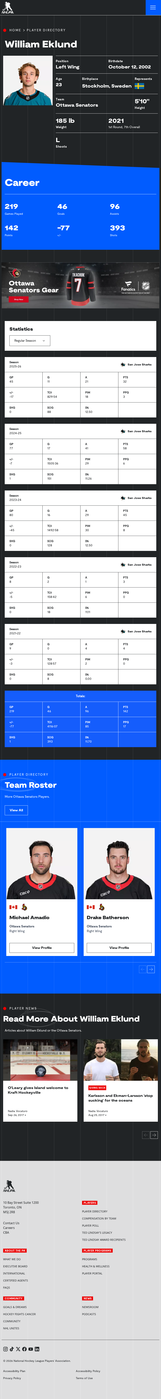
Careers (9, 1228)
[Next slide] (151, 969)
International (14, 1273)
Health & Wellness (96, 1266)
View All (16, 810)
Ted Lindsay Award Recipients (104, 1240)
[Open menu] (153, 8)
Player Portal (107, 1273)
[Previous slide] (142, 969)
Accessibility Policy (88, 1371)
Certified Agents (15, 1280)
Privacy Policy (12, 1378)
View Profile (42, 948)
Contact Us (11, 1223)
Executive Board (15, 1266)
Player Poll (90, 1225)
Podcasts (89, 1314)
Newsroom (90, 1307)
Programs (89, 1259)
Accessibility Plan (14, 1371)
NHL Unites (26, 1328)
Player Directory (46, 30)
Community (11, 1321)
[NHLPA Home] (8, 7)
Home (15, 30)
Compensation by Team (99, 1218)
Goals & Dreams (15, 1307)
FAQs (6, 1287)
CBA (6, 1232)
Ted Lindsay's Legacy (97, 1232)
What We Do (12, 1259)
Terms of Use (84, 1378)
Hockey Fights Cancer (19, 1314)
